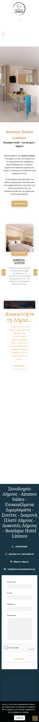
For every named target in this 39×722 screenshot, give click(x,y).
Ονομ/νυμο (11, 582)
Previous (3, 85)
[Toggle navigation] (3, 34)
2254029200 (21, 546)
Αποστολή (19, 659)
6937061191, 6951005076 (21, 554)
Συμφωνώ (19, 718)
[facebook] (19, 19)
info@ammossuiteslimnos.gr (21, 569)
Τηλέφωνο (11, 604)
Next (36, 85)
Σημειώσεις (11, 615)
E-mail (9, 593)
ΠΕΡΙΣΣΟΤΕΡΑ (19, 204)
